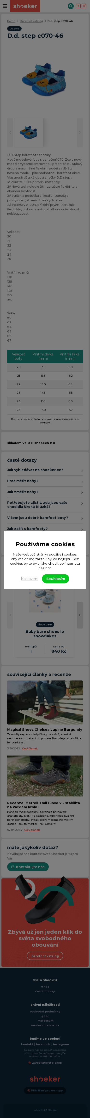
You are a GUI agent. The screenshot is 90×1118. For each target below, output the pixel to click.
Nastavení (29, 579)
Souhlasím (55, 579)
